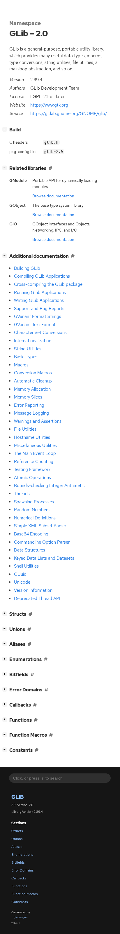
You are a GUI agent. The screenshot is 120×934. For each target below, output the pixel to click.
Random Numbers (32, 510)
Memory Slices (28, 397)
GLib (17, 797)
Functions (19, 886)
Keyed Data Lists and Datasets (44, 558)
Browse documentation (53, 196)
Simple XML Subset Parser (40, 526)
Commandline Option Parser (42, 542)
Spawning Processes (34, 502)
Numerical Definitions (35, 518)
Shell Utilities (26, 566)
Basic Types (25, 357)
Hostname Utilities (32, 437)
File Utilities (25, 429)
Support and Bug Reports (39, 309)
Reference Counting (33, 462)
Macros (21, 365)
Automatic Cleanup (33, 381)
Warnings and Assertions (37, 421)
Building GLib (27, 268)
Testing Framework (32, 469)
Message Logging (31, 413)
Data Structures (29, 550)
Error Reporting (29, 405)
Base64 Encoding (31, 534)
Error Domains (22, 870)
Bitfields (17, 862)
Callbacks (18, 878)
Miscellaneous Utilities (35, 445)
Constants (19, 902)
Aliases (16, 846)
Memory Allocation (32, 389)
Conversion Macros (33, 373)
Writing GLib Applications (39, 300)
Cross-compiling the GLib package (48, 284)
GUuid (20, 574)
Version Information (33, 590)
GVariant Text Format (35, 325)
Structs (17, 831)
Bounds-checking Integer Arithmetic (49, 485)
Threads (22, 494)
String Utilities (27, 349)
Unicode (22, 582)
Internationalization (32, 341)
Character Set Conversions (40, 332)
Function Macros (24, 894)
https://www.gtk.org (49, 105)
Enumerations (22, 854)
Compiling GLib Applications (42, 276)
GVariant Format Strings (37, 316)
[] (5, 129)
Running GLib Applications (40, 292)
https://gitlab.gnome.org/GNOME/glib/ (68, 113)
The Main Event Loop (35, 453)
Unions (16, 838)
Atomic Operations (32, 478)
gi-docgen (21, 917)
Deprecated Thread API (37, 598)
